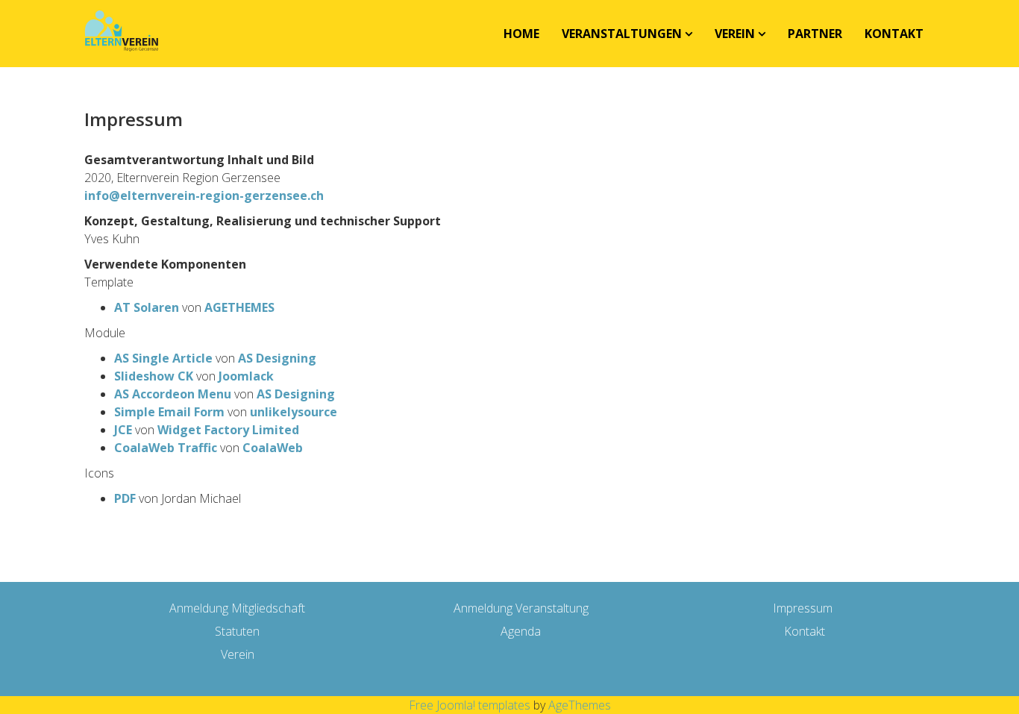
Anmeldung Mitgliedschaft (237, 608)
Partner (815, 33)
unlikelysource (293, 412)
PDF (125, 498)
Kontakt (894, 33)
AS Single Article (163, 358)
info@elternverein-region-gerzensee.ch (204, 195)
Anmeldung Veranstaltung (521, 608)
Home (521, 33)
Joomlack (246, 376)
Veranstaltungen (622, 33)
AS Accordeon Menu (172, 394)
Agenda (521, 631)
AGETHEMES (239, 307)
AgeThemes (579, 705)
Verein (735, 33)
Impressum (803, 608)
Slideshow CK (153, 376)
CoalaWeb (272, 447)
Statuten (237, 631)
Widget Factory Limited (228, 430)
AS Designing (277, 358)
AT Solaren (146, 307)
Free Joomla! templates (469, 705)
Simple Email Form (169, 412)
